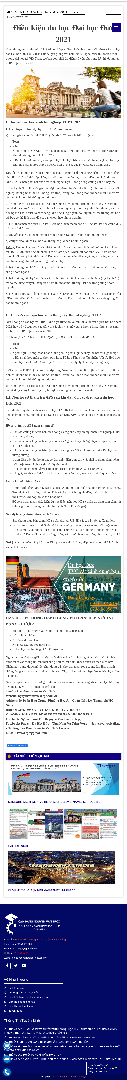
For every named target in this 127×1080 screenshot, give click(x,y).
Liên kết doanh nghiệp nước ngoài (28, 997)
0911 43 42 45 (21, 953)
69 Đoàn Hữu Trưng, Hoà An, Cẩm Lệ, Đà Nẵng (39, 939)
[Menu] (116, 27)
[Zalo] (7, 1059)
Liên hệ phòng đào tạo (22, 1001)
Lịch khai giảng (17, 988)
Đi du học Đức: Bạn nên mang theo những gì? (42, 890)
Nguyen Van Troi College (73, 1076)
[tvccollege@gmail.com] (7, 1046)
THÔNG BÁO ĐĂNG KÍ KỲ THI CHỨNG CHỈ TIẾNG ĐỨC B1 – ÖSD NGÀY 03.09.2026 (52, 1037)
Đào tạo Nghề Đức (21, 846)
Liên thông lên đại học (22, 1006)
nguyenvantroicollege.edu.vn (30, 957)
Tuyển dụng (15, 1010)
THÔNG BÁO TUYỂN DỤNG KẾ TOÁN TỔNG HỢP (35, 1054)
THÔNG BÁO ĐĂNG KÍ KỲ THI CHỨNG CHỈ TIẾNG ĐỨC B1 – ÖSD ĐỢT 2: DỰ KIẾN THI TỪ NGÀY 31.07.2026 (65, 1059)
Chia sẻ (12, 746)
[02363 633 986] (7, 1072)
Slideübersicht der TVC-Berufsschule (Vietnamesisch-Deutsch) (55, 801)
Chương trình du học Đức (23, 992)
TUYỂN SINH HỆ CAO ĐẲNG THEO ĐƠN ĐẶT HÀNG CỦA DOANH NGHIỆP (48, 1041)
